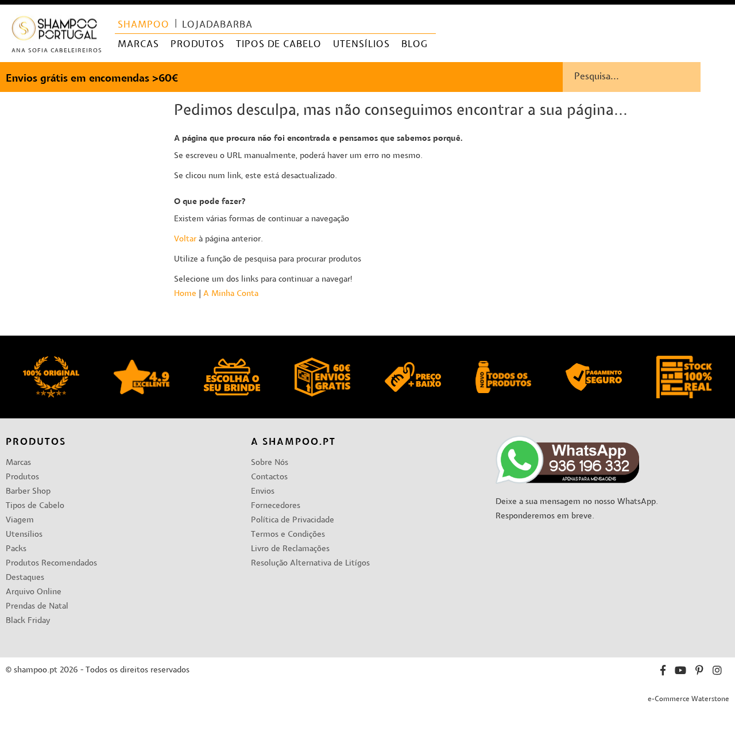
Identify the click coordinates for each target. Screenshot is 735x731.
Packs (16, 549)
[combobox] (649, 77)
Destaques (25, 577)
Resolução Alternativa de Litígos (310, 563)
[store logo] (54, 31)
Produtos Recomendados (51, 563)
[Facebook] (663, 672)
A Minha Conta (230, 293)
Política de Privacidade (292, 520)
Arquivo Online (33, 592)
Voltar (185, 239)
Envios (262, 491)
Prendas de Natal (37, 606)
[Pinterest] (699, 672)
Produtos (22, 477)
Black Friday (28, 620)
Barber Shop (28, 491)
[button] (717, 17)
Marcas (18, 462)
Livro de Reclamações (290, 549)
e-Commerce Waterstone (688, 699)
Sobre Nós (269, 462)
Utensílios (24, 534)
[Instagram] (717, 672)
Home (185, 293)
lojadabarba (217, 25)
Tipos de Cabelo (35, 506)
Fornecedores (275, 506)
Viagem (20, 520)
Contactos (269, 477)
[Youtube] (680, 672)
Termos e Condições (288, 534)
